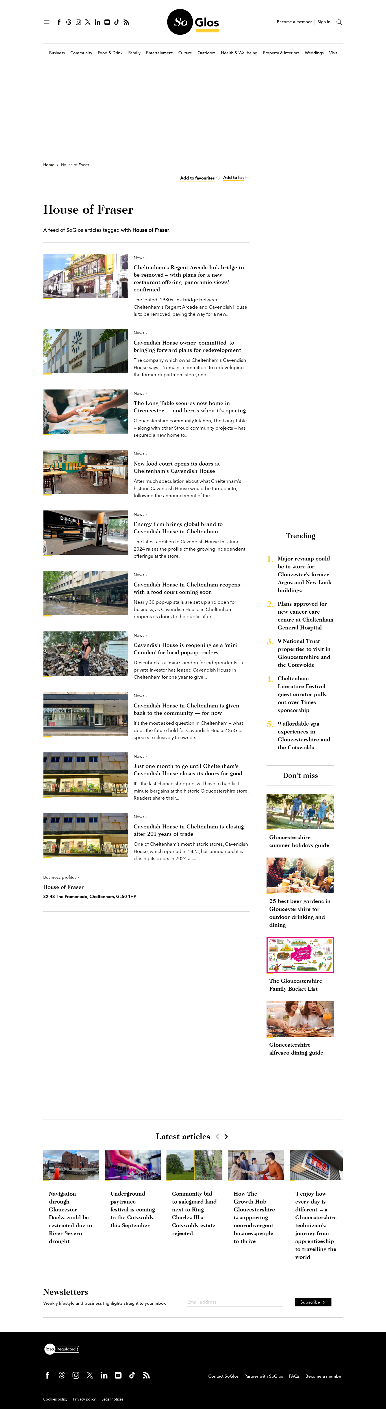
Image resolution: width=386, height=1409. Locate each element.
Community (81, 53)
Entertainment (159, 53)
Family (134, 53)
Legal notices (112, 1399)
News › (140, 257)
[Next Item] (226, 1136)
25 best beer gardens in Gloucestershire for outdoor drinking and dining (300, 913)
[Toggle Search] (339, 22)
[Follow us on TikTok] (116, 22)
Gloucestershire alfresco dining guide (296, 1048)
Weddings (314, 53)
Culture (185, 53)
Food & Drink (110, 53)
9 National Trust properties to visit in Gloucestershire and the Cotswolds (304, 653)
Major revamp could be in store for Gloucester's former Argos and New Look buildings (304, 574)
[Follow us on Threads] (68, 22)
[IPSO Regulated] (63, 1348)
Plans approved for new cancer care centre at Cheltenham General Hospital (305, 615)
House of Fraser (63, 887)
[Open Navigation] (46, 22)
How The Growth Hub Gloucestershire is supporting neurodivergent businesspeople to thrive (254, 1217)
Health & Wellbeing (239, 53)
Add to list (233, 177)
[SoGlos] (193, 21)
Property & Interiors (281, 53)
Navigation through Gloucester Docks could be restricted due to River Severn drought (70, 1217)
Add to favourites (197, 178)
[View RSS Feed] (126, 22)
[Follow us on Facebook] (59, 22)
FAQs (294, 1376)
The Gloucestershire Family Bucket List (295, 984)
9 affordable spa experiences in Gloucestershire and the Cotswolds (304, 735)
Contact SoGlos (223, 1376)
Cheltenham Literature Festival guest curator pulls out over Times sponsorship (302, 694)
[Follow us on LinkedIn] (97, 22)
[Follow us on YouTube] (107, 22)
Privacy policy (84, 1399)
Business (57, 53)
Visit (333, 53)
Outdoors (206, 53)
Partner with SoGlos (263, 1376)
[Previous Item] (217, 1136)
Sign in (324, 22)
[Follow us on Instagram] (78, 22)
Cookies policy (55, 1399)
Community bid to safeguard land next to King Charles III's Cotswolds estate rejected (194, 1213)
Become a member (294, 22)
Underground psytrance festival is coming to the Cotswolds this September (132, 1209)
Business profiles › (61, 877)
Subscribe (310, 1302)
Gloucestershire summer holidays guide (299, 841)
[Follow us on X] (87, 22)
